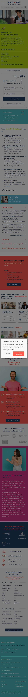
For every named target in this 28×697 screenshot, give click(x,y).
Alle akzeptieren (19, 353)
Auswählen (7, 353)
